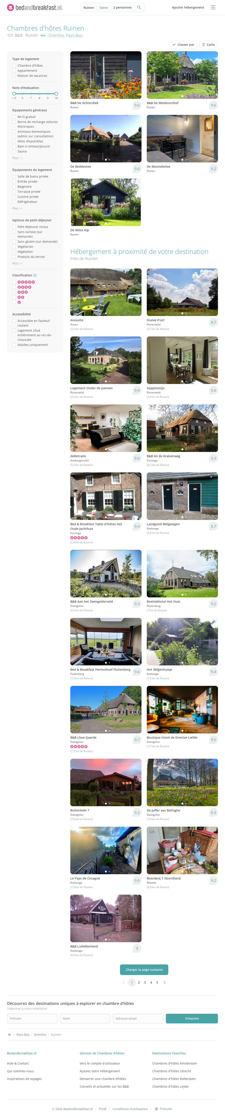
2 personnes (122, 7)
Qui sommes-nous (20, 1071)
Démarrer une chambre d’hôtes (103, 1079)
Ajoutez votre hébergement (100, 1071)
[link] (35, 7)
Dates (104, 8)
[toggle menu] (213, 7)
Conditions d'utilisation (130, 1109)
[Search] (139, 7)
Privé (102, 1109)
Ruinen (88, 8)
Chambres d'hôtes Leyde (170, 1086)
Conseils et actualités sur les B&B (104, 1086)
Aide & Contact (18, 1063)
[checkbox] (14, 65)
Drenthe (56, 35)
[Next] (135, 75)
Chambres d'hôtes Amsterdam (174, 1063)
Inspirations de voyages (24, 1079)
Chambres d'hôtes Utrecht (171, 1071)
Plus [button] (15, 158)
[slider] (14, 93)
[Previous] (76, 75)
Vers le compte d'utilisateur (100, 1063)
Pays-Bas (74, 35)
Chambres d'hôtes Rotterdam (174, 1079)
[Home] (9, 1034)
